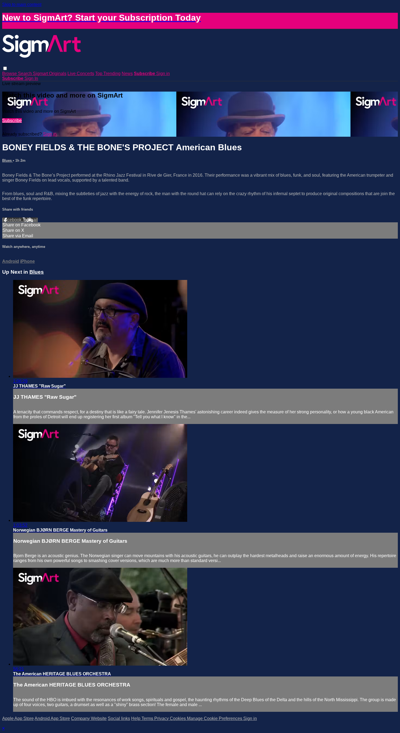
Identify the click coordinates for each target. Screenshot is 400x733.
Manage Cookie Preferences (215, 718)
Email (32, 219)
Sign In (31, 78)
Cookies (178, 718)
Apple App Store (18, 718)
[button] (5, 68)
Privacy (162, 718)
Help (136, 718)
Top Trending (108, 73)
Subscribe (12, 120)
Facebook (12, 219)
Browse (10, 73)
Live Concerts (80, 73)
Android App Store (52, 718)
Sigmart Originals (49, 73)
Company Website (89, 718)
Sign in (163, 73)
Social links (119, 718)
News (127, 73)
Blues (7, 160)
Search (25, 73)
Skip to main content (21, 4)
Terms (147, 718)
